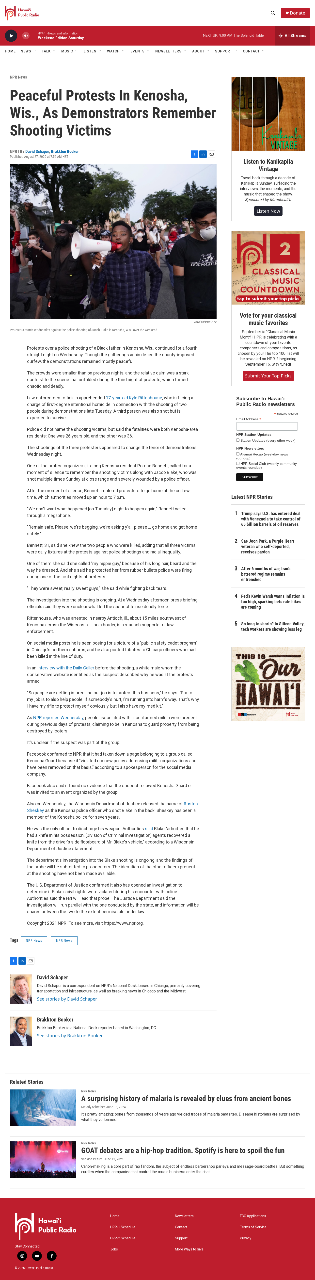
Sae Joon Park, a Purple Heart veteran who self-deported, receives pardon (267, 546)
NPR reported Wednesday (58, 717)
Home (10, 51)
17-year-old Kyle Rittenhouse (134, 397)
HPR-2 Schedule (122, 1238)
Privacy (245, 1238)
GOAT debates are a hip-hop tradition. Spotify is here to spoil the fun (183, 1150)
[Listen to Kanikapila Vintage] (268, 114)
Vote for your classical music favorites (268, 319)
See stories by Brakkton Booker (70, 1035)
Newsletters (184, 1216)
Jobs (114, 1249)
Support (181, 1238)
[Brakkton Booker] (21, 1031)
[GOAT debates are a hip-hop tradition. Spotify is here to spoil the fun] (43, 1159)
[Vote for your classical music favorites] (268, 268)
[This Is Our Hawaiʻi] (268, 684)
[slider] (33, 35)
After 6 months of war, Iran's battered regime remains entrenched (265, 574)
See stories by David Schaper (67, 999)
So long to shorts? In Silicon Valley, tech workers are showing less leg (272, 626)
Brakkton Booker (65, 151)
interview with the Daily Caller (65, 667)
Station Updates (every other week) (267, 440)
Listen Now (268, 211)
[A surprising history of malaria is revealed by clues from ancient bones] (43, 1107)
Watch (113, 51)
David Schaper (37, 151)
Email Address (248, 419)
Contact (181, 1227)
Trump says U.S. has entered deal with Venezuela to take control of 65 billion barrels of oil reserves (270, 519)
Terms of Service (253, 1227)
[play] (11, 36)
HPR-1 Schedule (122, 1227)
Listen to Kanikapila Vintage (268, 165)
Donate (297, 13)
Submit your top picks (268, 376)
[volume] (26, 35)
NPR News (18, 77)
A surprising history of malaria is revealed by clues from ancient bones (186, 1098)
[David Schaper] (21, 989)
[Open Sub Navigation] (35, 51)
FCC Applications (253, 1216)
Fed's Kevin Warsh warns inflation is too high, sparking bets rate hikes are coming (273, 602)
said (149, 828)
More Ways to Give (189, 1249)
